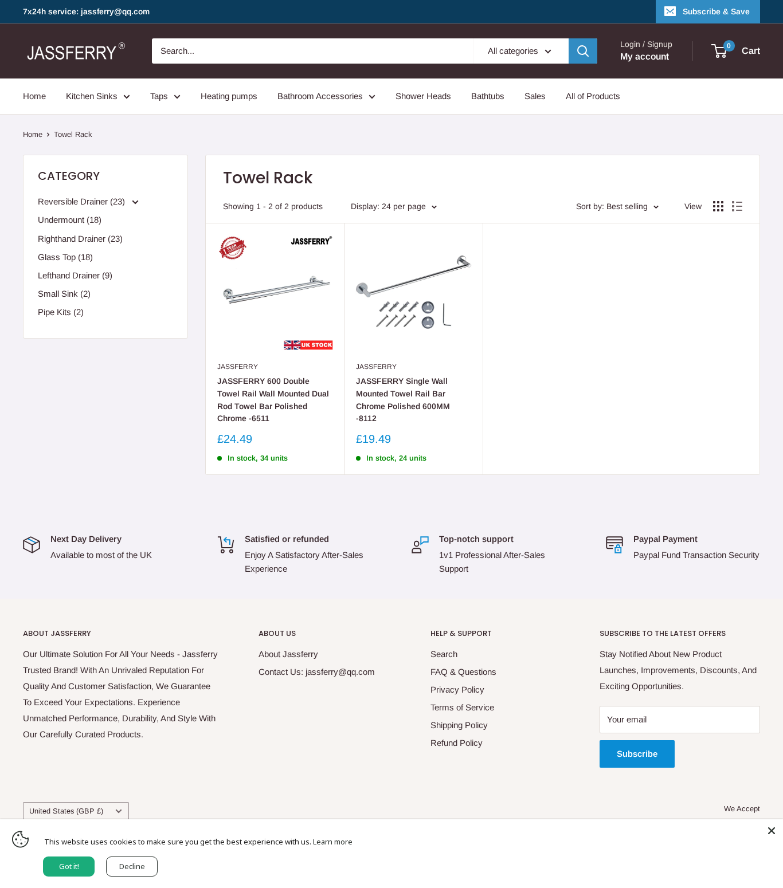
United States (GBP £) (66, 811)
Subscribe (637, 754)
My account (644, 56)
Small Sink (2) (64, 293)
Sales (535, 96)
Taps (159, 96)
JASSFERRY (237, 367)
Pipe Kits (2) (61, 312)
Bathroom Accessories (320, 96)
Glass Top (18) (65, 257)
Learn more (333, 841)
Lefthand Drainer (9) (75, 275)
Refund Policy (456, 743)
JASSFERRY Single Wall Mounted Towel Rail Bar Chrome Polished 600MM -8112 (403, 399)
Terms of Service (462, 707)
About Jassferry (288, 654)
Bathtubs (487, 96)
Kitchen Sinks (92, 96)
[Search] (583, 51)
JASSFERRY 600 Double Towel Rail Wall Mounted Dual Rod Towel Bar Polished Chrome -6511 (273, 399)
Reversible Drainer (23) (82, 201)
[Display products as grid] (718, 206)
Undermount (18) (69, 220)
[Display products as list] (737, 206)
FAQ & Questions (463, 672)
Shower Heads (423, 96)
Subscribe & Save (716, 11)
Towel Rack (73, 134)
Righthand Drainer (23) (80, 238)
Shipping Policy (459, 725)
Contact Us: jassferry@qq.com (317, 672)
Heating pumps (229, 96)
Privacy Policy (457, 689)
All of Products (593, 96)
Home (34, 96)
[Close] (771, 830)
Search (443, 654)
